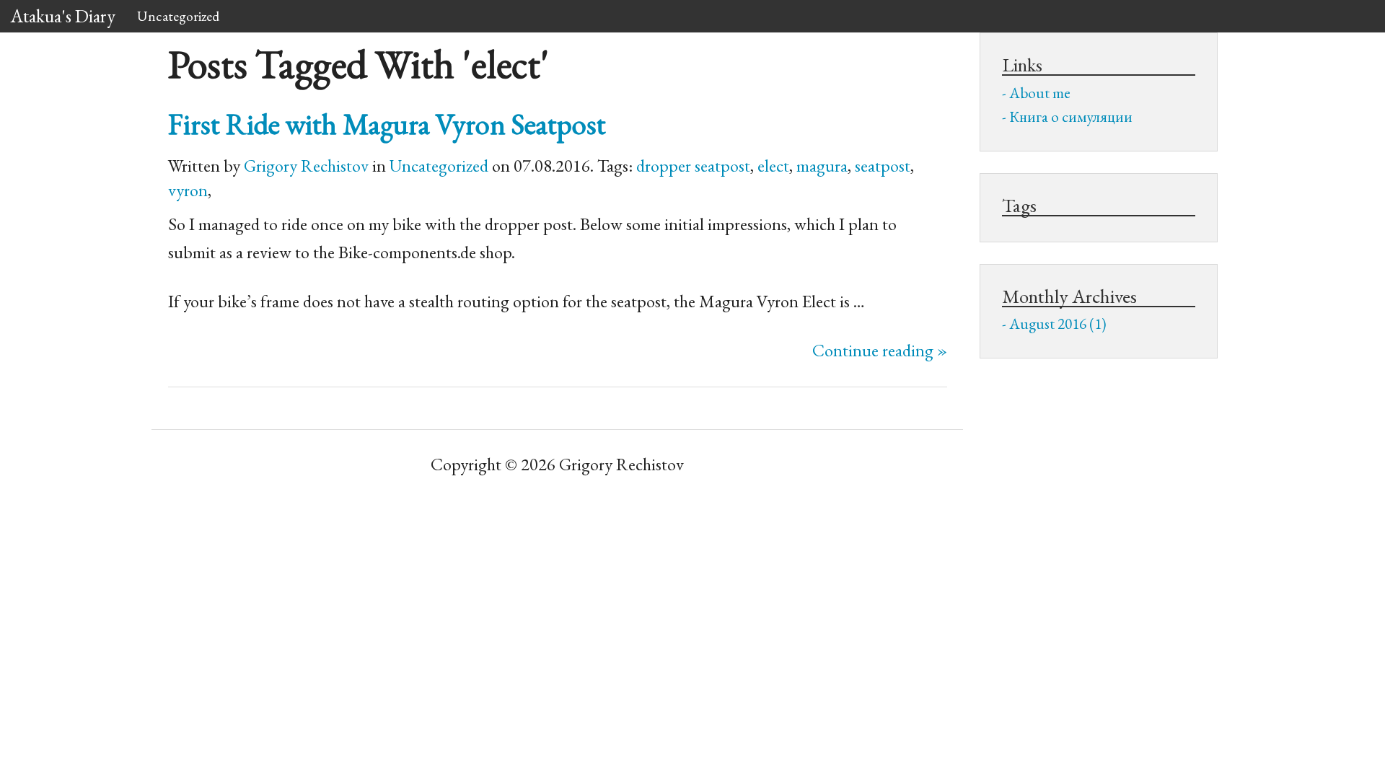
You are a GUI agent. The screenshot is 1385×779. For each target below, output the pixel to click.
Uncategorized (178, 15)
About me (1039, 92)
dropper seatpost (693, 165)
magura (822, 165)
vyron (188, 190)
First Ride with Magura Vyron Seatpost (387, 124)
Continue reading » (879, 350)
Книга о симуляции (1071, 116)
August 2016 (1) (1058, 323)
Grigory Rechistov (306, 165)
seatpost (882, 165)
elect (773, 165)
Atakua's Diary (63, 16)
